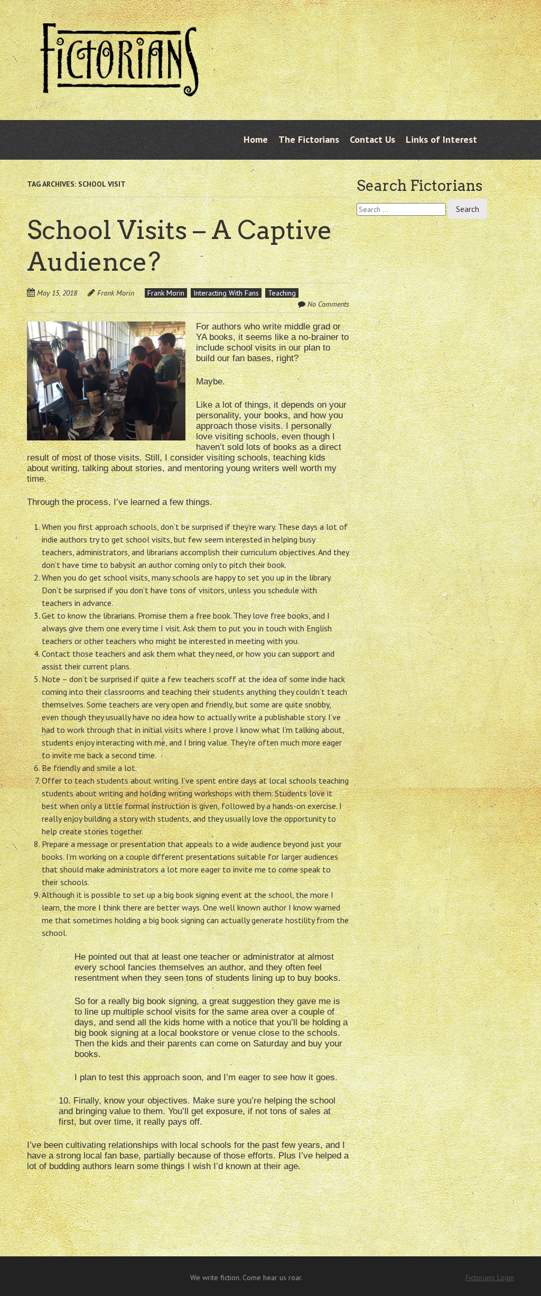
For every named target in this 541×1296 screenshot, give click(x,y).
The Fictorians (308, 139)
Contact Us (372, 139)
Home (256, 139)
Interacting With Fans (226, 293)
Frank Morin (115, 293)
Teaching (282, 293)
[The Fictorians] (119, 92)
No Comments (328, 304)
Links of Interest (441, 139)
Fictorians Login (489, 1277)
